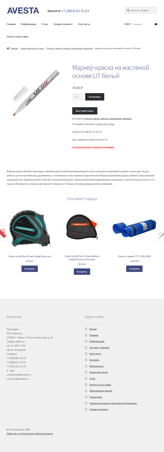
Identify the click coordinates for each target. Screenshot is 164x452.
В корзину (95, 96)
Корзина (94, 359)
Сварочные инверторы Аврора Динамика (113, 403)
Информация (28, 24)
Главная (11, 24)
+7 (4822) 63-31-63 (75, 10)
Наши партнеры (98, 372)
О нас (45, 24)
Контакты (84, 24)
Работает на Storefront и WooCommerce (30, 433)
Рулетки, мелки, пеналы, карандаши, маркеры (69, 48)
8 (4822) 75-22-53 (92, 131)
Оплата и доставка (17, 36)
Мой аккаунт (96, 366)
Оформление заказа (100, 390)
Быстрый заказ (85, 110)
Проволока (95, 397)
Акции (93, 329)
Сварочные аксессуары (32, 48)
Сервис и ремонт (63, 24)
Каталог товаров (99, 347)
